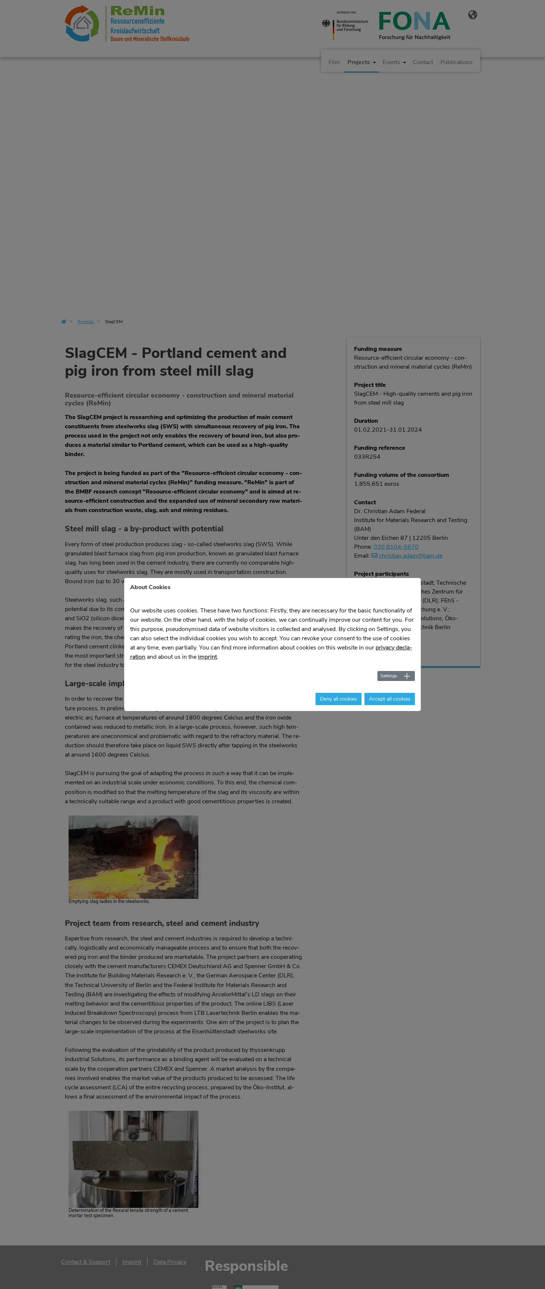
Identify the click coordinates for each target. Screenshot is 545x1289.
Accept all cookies (389, 698)
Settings (388, 676)
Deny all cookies (338, 698)
